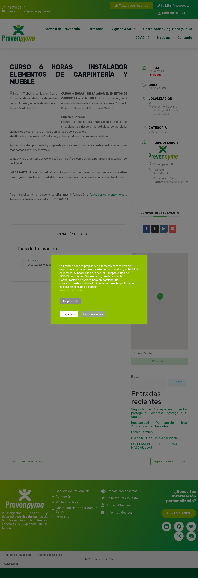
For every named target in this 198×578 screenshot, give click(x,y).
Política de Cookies (71, 290)
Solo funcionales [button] (93, 314)
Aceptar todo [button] (71, 301)
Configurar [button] (69, 314)
